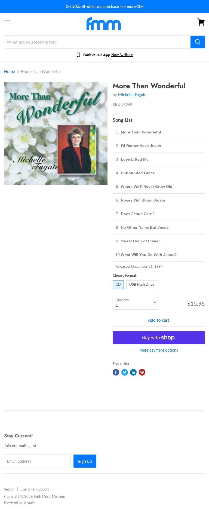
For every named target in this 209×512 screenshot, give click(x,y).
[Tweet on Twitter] (124, 372)
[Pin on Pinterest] (142, 372)
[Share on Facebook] (116, 372)
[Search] (197, 42)
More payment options (158, 350)
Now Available (122, 55)
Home (9, 71)
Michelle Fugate (132, 94)
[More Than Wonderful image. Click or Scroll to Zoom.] (55, 133)
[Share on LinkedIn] (133, 372)
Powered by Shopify (19, 502)
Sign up (85, 461)
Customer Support (34, 489)
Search (9, 489)
